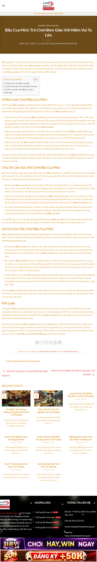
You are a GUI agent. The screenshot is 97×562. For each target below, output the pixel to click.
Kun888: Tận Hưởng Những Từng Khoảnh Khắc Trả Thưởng (16, 412)
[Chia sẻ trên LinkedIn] (60, 342)
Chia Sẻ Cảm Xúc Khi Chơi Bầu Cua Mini (21, 86)
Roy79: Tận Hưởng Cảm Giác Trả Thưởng (16, 465)
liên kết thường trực (71, 351)
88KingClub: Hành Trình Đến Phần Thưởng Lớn (81, 438)
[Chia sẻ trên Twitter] (46, 342)
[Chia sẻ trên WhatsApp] (37, 342)
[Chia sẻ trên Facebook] (42, 342)
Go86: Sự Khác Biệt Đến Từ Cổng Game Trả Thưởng (48, 438)
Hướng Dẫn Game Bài (49, 26)
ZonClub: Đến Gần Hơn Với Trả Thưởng (48, 465)
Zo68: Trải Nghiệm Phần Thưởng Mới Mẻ (16, 438)
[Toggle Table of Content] (34, 79)
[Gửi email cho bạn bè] (51, 342)
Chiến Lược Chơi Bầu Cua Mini (17, 83)
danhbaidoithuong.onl (9, 513)
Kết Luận (8, 92)
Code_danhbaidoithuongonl (63, 44)
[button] (3, 6)
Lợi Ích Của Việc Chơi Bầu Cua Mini (19, 89)
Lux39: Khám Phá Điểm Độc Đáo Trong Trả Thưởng (81, 394)
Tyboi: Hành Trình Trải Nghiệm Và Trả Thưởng (48, 410)
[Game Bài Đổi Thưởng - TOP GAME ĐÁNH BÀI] (48, 5)
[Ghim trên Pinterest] (55, 342)
